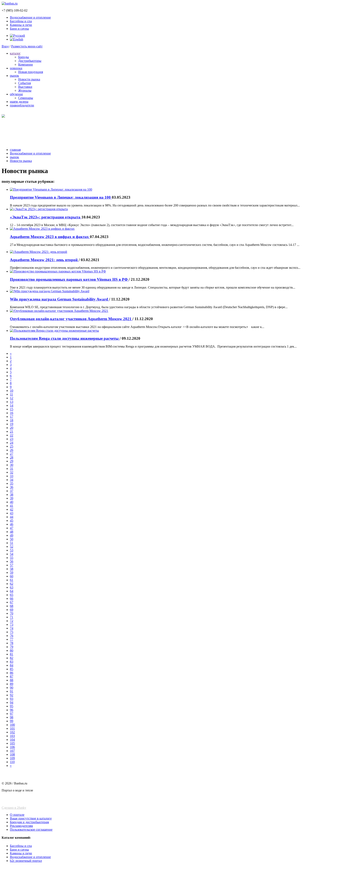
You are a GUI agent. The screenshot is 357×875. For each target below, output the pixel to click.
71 (11, 617)
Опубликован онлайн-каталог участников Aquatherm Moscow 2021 (71, 319)
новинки (16, 68)
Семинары (25, 98)
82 (11, 658)
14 (11, 405)
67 (11, 602)
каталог (15, 53)
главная (15, 149)
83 (11, 661)
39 (11, 498)
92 (11, 695)
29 (11, 461)
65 (11, 595)
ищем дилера (19, 101)
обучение (16, 94)
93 (11, 698)
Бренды (23, 57)
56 (11, 561)
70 (11, 613)
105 (12, 743)
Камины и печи (21, 25)
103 (12, 736)
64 (11, 591)
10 (11, 390)
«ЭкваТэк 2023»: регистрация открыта (45, 217)
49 (11, 535)
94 (11, 702)
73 (11, 624)
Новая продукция (30, 72)
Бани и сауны (19, 28)
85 (11, 669)
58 (11, 569)
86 (11, 673)
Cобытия (24, 83)
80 (11, 650)
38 (11, 494)
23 (11, 439)
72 (11, 621)
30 (11, 465)
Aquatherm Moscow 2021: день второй (44, 260)
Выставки (25, 86)
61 (11, 580)
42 (11, 509)
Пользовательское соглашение (31, 829)
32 (11, 472)
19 (11, 424)
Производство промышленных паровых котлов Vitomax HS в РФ (69, 279)
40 (11, 502)
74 (11, 628)
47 (11, 528)
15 (11, 409)
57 (11, 565)
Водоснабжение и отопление (30, 17)
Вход (5, 46)
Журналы (24, 90)
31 (11, 468)
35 (11, 483)
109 (12, 758)
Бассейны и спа (21, 21)
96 (11, 710)
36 (11, 487)
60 (11, 576)
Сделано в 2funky (14, 807)
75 (11, 632)
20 (11, 427)
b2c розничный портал (26, 860)
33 (11, 476)
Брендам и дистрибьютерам (29, 822)
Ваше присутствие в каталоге (31, 818)
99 (11, 721)
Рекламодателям (21, 826)
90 (11, 687)
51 (11, 543)
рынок (14, 75)
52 (11, 546)
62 (11, 583)
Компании (25, 64)
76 (11, 635)
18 (11, 420)
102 (12, 732)
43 (11, 513)
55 (11, 557)
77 (11, 639)
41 (11, 505)
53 (11, 550)
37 (11, 491)
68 (11, 606)
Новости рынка (29, 79)
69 (11, 609)
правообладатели (22, 105)
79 (11, 647)
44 (11, 517)
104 (12, 739)
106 (12, 747)
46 (11, 524)
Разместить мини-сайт (27, 46)
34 (11, 479)
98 (11, 717)
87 (11, 676)
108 (12, 754)
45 (11, 520)
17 (11, 416)
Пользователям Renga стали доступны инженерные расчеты (65, 338)
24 (11, 442)
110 (12, 762)
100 (12, 724)
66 (11, 598)
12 (11, 398)
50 (11, 539)
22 (11, 435)
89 (11, 684)
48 (11, 531)
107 (12, 750)
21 (11, 431)
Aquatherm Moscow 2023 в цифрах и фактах (50, 237)
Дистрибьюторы (29, 60)
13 (11, 401)
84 (11, 665)
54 (11, 554)
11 (11, 394)
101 (12, 728)
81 (11, 654)
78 (11, 643)
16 (11, 413)
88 (11, 680)
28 (11, 457)
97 (11, 713)
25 (11, 446)
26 (11, 450)
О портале (17, 814)
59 (11, 572)
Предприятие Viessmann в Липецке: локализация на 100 (61, 197)
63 (11, 587)
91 (11, 691)
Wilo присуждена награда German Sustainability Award (59, 299)
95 (11, 706)
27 (11, 453)
